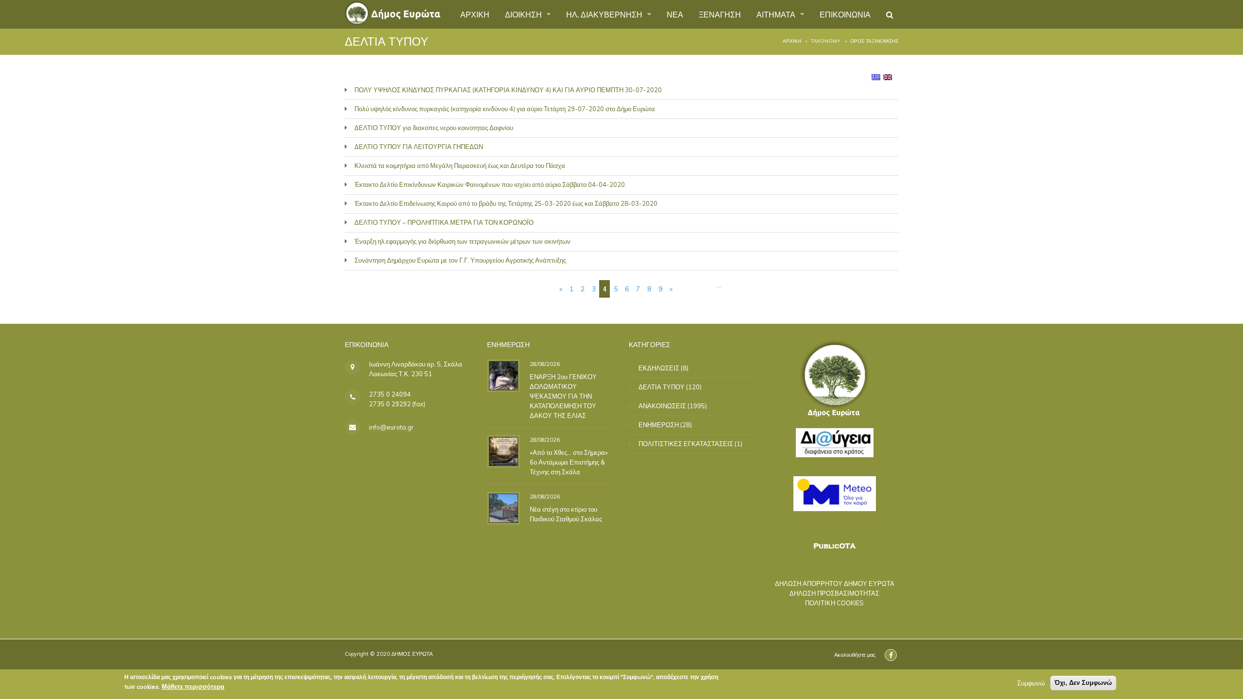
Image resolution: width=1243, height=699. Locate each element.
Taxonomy (825, 41)
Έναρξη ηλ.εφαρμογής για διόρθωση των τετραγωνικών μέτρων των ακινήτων (462, 241)
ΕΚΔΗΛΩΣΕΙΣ (658, 368)
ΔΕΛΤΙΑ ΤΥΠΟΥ (661, 387)
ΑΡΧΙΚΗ (474, 14)
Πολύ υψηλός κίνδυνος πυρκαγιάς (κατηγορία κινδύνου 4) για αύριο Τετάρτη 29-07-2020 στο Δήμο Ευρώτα (504, 109)
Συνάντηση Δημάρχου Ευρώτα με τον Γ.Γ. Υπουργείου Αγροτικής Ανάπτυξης (460, 260)
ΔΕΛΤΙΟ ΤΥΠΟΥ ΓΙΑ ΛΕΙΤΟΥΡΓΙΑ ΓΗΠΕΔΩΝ (418, 146)
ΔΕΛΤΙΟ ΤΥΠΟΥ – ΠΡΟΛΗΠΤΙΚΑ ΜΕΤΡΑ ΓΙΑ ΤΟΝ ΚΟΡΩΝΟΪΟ (444, 222)
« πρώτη (539, 288)
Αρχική (792, 41)
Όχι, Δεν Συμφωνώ (1083, 682)
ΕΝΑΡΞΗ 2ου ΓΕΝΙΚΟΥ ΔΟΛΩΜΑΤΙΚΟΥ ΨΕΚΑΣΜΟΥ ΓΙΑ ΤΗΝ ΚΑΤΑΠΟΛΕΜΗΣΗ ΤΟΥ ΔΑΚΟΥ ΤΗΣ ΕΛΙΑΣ (563, 395)
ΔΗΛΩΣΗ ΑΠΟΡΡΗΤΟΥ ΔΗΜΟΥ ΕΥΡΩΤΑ (834, 583)
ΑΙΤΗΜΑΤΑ (776, 14)
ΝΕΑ (675, 14)
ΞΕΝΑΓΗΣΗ (720, 14)
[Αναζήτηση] (889, 14)
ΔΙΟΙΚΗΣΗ (524, 14)
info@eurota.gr (391, 427)
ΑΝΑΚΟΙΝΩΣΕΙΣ (662, 406)
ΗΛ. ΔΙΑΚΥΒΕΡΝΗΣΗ (605, 14)
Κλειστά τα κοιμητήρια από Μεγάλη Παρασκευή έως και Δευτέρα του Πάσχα (459, 165)
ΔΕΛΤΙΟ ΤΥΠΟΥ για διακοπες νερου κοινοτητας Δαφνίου (433, 128)
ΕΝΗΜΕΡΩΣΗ (658, 425)
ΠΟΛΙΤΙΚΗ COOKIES (834, 603)
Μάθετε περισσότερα (193, 686)
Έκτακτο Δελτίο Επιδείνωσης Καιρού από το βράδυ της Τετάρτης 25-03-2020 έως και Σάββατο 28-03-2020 (505, 203)
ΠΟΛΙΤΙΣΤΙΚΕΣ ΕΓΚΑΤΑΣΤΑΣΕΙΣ (685, 444)
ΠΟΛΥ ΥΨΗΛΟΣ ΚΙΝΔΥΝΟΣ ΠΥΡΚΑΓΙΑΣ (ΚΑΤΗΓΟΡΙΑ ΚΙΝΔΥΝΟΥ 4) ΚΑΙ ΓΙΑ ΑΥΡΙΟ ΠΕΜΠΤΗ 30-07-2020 (508, 90)
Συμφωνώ (1031, 683)
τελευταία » (696, 288)
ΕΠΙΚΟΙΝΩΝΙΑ (845, 14)
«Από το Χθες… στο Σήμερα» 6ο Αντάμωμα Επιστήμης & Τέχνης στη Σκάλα (569, 462)
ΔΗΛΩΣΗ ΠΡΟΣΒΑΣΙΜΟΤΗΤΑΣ (834, 593)
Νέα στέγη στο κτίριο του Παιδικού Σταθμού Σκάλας (566, 513)
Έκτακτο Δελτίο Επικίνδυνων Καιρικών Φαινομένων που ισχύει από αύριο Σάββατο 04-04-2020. (490, 184)
